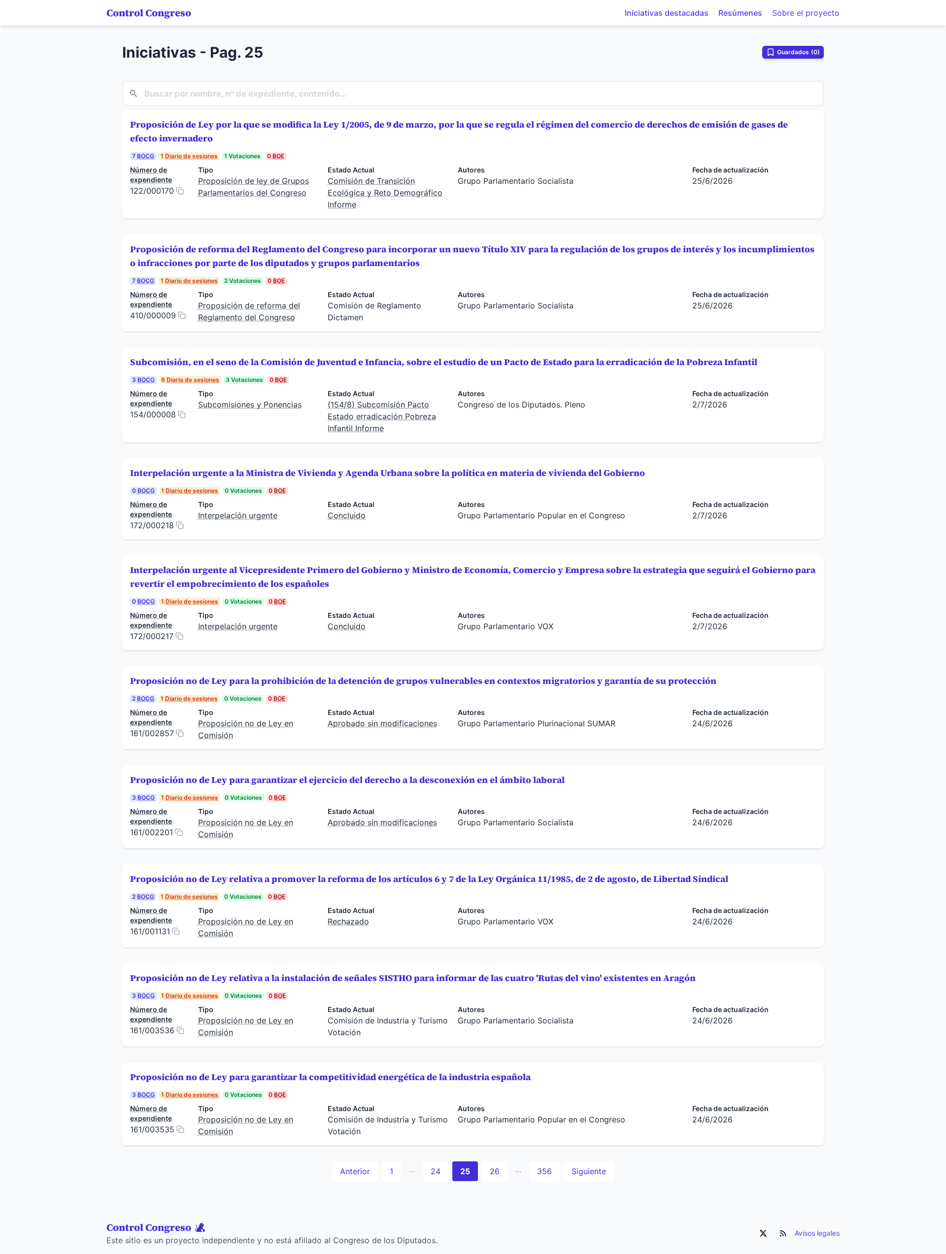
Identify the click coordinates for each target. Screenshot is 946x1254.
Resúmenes (740, 13)
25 (465, 1171)
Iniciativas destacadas (667, 13)
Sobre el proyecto (806, 13)
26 (495, 1171)
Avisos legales (817, 1233)
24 (435, 1171)
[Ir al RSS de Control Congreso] (783, 1233)
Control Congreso (148, 13)
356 (544, 1171)
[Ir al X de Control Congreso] (763, 1233)
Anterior (355, 1171)
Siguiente (589, 1171)
